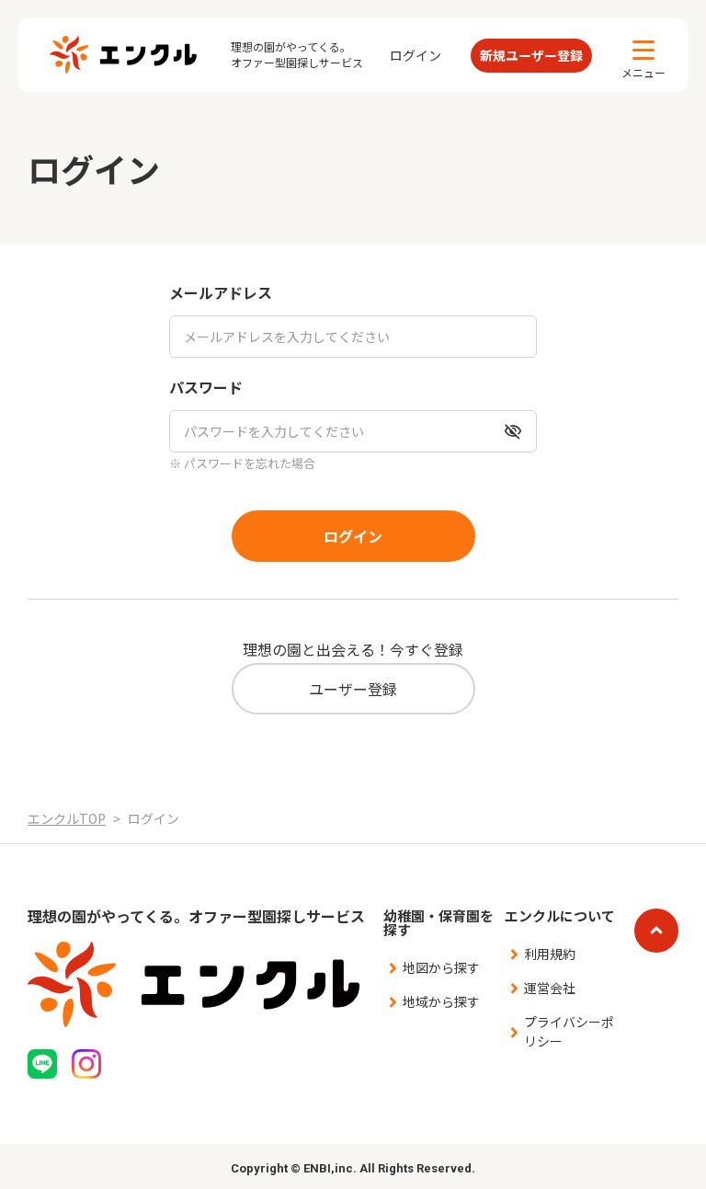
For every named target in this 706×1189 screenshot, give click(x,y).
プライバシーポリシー (569, 1031)
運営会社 (549, 987)
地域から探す (441, 1001)
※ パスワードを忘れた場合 (242, 463)
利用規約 (549, 953)
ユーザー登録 (353, 689)
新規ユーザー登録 (531, 55)
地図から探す (441, 967)
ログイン (415, 55)
